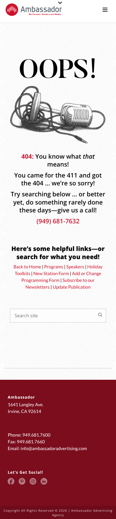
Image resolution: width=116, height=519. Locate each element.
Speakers (75, 266)
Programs (53, 266)
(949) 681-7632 (58, 221)
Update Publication (71, 287)
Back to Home (27, 266)
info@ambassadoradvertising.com (54, 448)
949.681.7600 (36, 435)
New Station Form (51, 273)
